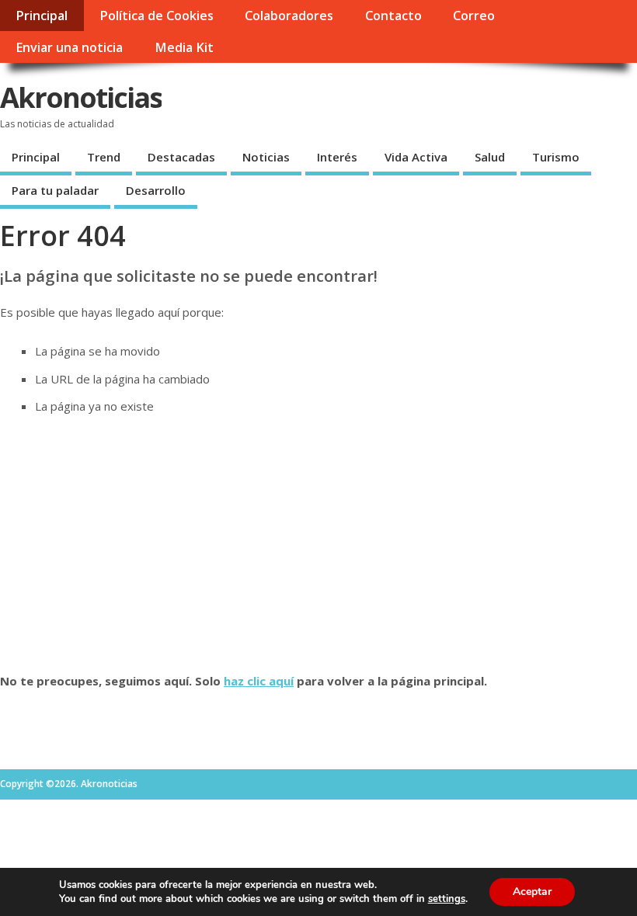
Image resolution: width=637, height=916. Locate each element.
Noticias (266, 157)
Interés (337, 157)
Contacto (393, 15)
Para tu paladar (55, 190)
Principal (42, 15)
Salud (490, 157)
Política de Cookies (156, 15)
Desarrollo (156, 190)
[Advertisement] (318, 543)
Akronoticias (81, 97)
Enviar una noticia (69, 47)
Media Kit (184, 47)
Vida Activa (416, 157)
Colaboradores (289, 15)
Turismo (556, 157)
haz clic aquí (259, 681)
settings (446, 899)
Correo (474, 15)
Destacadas (181, 157)
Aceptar (532, 891)
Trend (103, 157)
